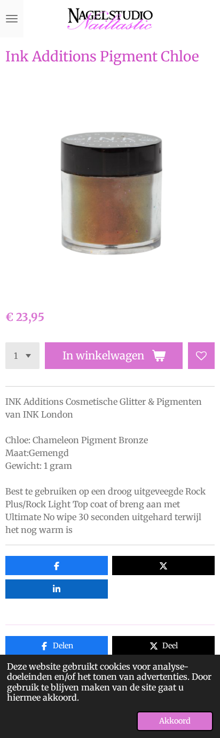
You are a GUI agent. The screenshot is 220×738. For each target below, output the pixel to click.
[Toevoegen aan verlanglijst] (201, 355)
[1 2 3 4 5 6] (22, 355)
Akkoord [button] (175, 721)
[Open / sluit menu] (11, 18)
